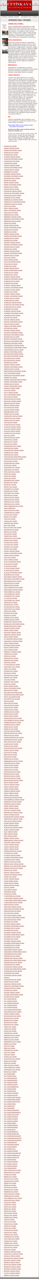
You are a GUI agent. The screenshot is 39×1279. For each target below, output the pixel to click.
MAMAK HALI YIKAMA (10, 180)
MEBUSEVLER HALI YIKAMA (12, 1172)
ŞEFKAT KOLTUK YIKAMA (11, 716)
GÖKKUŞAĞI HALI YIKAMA (11, 904)
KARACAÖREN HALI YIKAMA (12, 592)
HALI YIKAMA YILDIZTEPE (11, 1093)
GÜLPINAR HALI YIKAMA (11, 921)
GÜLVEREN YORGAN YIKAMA (12, 941)
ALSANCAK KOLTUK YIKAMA (12, 424)
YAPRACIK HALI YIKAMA (11, 1234)
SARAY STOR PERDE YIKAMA (12, 210)
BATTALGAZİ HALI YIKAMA (11, 1018)
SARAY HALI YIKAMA (10, 206)
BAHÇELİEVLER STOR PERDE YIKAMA (15, 371)
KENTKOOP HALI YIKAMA (11, 523)
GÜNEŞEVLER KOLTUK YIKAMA (13, 962)
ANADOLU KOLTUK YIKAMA (12, 420)
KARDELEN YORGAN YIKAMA (12, 634)
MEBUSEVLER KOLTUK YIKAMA (13, 733)
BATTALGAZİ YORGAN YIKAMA (12, 1264)
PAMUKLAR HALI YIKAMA (11, 1189)
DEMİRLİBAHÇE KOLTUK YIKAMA (13, 761)
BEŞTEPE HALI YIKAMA (10, 1022)
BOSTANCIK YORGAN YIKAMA (12, 1269)
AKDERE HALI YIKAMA (10, 232)
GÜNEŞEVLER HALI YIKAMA (12, 956)
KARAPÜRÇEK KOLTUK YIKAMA (13, 739)
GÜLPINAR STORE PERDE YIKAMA (14, 926)
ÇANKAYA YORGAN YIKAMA (12, 165)
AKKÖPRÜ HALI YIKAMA (11, 240)
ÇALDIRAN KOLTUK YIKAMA (12, 859)
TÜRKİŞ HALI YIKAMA (10, 1226)
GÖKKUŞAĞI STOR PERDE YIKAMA (14, 909)
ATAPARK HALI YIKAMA (10, 377)
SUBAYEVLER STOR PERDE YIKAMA (14, 375)
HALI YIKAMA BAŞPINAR (11, 1125)
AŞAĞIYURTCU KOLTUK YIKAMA (13, 416)
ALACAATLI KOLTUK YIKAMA (12, 431)
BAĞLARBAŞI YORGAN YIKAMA (13, 577)
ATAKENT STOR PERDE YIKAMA (13, 352)
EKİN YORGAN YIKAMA (10, 836)
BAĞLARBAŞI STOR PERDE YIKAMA (14, 579)
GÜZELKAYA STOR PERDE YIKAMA (14, 986)
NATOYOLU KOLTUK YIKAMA (12, 731)
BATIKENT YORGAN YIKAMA (12, 1262)
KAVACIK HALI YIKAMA (10, 1072)
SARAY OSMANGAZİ (9, 508)
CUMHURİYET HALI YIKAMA (12, 596)
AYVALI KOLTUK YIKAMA (11, 564)
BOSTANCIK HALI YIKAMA (11, 1024)
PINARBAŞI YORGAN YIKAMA (12, 804)
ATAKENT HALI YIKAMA (10, 536)
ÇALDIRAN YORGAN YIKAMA (12, 855)
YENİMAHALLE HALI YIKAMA (12, 197)
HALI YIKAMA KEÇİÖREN (11, 1161)
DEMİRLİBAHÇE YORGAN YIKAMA (13, 840)
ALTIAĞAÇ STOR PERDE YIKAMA (13, 296)
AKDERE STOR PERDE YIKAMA (13, 236)
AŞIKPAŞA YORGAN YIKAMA (12, 364)
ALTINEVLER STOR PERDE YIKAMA (14, 304)
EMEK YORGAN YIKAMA (11, 834)
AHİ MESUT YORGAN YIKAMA (12, 1251)
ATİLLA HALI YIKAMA (10, 390)
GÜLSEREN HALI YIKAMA (11, 930)
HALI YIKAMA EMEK (9, 1074)
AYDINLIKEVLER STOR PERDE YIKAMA (15, 457)
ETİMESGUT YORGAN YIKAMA (12, 652)
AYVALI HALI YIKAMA (10, 557)
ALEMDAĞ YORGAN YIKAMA (12, 277)
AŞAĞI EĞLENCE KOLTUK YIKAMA (13, 349)
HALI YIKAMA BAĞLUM (10, 1142)
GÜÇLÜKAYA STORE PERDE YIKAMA (14, 917)
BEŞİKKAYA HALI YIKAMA (11, 1020)
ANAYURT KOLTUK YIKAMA (11, 324)
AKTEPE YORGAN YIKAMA (11, 268)
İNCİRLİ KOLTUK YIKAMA (11, 746)
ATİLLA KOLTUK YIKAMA (11, 397)
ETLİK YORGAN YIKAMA (11, 832)
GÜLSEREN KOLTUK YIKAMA (12, 936)
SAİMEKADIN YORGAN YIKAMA (13, 801)
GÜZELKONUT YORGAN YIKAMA (13, 641)
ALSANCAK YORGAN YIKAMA (12, 427)
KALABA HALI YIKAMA (10, 1174)
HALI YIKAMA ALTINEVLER (11, 1003)
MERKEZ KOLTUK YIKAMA (11, 585)
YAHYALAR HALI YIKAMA (11, 1230)
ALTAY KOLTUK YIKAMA (10, 422)
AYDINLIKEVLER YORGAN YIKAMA (14, 450)
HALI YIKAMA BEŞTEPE (10, 1078)
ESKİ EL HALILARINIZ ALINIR (12, 697)
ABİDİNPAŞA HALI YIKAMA (11, 214)
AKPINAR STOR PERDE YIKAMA (13, 253)
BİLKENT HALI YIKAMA (10, 517)
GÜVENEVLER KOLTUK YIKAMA (13, 971)
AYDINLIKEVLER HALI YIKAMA (12, 446)
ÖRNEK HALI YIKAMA (10, 1185)
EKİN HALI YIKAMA (9, 1046)
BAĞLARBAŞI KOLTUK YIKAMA (12, 581)
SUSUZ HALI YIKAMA (10, 1202)
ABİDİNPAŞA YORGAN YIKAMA (12, 217)
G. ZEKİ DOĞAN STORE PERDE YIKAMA (15, 900)
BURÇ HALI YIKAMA (9, 525)
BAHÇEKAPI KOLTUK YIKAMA (12, 399)
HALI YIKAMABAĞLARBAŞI (11, 1144)
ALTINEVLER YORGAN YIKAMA (13, 302)
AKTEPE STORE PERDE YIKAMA (13, 270)
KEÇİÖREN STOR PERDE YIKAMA (13, 176)
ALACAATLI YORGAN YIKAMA (12, 429)
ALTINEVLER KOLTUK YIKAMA (12, 307)
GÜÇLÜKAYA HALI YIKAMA (11, 913)
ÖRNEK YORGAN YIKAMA (11, 806)
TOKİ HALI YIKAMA (9, 1219)
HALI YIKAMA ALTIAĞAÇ (10, 1001)
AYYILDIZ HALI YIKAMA (10, 566)
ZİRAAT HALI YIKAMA (10, 1249)
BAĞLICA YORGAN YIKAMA (11, 405)
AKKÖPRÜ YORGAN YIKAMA (12, 242)
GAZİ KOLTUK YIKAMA (10, 894)
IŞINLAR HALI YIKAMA (10, 1061)
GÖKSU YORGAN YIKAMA (11, 643)
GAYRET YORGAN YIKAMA (11, 879)
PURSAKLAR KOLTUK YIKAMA (12, 195)
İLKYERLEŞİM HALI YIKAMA (12, 463)
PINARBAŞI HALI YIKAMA (11, 1191)
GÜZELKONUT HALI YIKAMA (12, 467)
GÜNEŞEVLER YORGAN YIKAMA (13, 958)
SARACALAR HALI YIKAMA (11, 497)
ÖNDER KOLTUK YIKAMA (11, 729)
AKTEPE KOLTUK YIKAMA (11, 272)
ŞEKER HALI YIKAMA (10, 656)
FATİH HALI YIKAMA (9, 1054)
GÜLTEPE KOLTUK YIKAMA (11, 996)
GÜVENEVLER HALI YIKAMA (12, 964)
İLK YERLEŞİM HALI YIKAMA (12, 664)
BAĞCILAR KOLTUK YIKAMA (12, 403)
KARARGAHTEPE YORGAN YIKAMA (14, 817)
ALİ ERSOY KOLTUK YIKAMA (12, 289)
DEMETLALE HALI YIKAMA (11, 1039)
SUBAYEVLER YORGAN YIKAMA (13, 797)
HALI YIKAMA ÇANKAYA (10, 1164)
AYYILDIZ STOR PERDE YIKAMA (13, 572)
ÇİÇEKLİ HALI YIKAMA (10, 1031)
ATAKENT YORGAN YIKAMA (12, 1014)
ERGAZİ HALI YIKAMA (10, 484)
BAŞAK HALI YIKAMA (10, 684)
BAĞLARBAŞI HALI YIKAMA (11, 574)
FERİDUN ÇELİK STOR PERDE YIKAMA (15, 866)
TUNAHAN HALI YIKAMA (11, 439)
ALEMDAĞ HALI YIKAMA (11, 274)
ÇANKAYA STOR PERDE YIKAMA (13, 167)
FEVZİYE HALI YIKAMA (10, 465)
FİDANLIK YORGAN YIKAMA (12, 872)
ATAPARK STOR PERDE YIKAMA (13, 382)
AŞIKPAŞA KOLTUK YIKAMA (11, 369)
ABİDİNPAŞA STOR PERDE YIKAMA (14, 219)
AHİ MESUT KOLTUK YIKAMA (12, 433)
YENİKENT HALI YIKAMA (11, 1243)
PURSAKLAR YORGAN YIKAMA (13, 191)
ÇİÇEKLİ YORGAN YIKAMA (11, 844)
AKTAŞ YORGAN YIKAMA (11, 259)
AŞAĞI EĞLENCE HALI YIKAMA (12, 1012)
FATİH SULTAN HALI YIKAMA (12, 472)
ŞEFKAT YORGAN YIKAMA (11, 795)
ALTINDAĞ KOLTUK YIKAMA (12, 161)
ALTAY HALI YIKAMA (9, 679)
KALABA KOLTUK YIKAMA (11, 744)
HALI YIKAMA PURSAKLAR (11, 1157)
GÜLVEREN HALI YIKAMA (11, 939)
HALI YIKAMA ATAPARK (10, 1147)
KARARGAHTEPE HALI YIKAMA (13, 851)
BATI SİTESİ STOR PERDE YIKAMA (13, 354)
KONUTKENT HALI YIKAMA (11, 493)
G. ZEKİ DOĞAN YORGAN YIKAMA (13, 898)
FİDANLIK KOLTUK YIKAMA (11, 885)
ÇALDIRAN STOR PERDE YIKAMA (13, 857)
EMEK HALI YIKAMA (9, 1048)
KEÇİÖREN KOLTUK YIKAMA (12, 178)
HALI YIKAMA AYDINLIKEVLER (12, 1153)
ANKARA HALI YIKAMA (10, 146)
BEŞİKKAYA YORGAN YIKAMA (12, 1267)
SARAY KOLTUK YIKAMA (11, 212)
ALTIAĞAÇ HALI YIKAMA (11, 292)
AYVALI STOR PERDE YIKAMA (12, 562)
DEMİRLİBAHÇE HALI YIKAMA (12, 1041)
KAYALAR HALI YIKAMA (10, 444)
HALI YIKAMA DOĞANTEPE (11, 1110)
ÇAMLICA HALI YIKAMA (10, 521)
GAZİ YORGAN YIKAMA (10, 889)
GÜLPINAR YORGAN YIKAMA (12, 924)
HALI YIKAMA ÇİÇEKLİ (10, 1076)
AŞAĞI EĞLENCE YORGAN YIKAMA (14, 345)
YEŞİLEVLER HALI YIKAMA (11, 1245)
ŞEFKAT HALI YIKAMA (10, 1207)
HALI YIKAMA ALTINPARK (11, 1151)
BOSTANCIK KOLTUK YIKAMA (12, 772)
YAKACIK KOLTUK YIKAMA (11, 705)
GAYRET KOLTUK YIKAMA (11, 883)
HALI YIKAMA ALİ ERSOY (11, 1084)
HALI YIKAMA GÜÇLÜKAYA (11, 1114)
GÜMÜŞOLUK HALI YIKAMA (12, 502)
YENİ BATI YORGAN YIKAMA (12, 628)
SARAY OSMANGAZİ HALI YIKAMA (13, 506)
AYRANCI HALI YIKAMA (10, 549)
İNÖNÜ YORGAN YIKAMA (11, 637)
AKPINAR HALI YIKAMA (10, 249)
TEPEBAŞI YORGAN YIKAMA (12, 791)
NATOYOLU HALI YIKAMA (11, 1179)
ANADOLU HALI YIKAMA (11, 540)
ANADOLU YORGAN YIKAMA (12, 1256)
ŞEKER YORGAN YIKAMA (11, 630)
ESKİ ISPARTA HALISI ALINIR (12, 699)
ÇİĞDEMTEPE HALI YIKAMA (12, 512)
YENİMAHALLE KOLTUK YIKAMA (13, 204)
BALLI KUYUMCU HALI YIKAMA (13, 527)
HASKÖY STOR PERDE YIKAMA (13, 386)
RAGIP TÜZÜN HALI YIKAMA (12, 1194)
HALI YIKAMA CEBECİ (10, 1123)
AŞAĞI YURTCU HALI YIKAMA (12, 538)
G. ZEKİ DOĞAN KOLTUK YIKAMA (13, 902)
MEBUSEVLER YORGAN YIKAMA (13, 812)
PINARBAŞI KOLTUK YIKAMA (12, 724)
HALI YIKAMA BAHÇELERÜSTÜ (13, 1138)
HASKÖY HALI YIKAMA (10, 1056)
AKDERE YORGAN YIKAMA (11, 234)
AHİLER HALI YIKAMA (10, 223)
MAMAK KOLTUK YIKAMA (11, 187)
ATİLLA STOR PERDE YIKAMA (12, 394)
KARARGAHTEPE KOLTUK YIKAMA (14, 737)
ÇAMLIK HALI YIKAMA (10, 1029)
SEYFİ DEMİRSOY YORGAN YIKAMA (14, 799)
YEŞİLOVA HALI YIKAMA (10, 1247)
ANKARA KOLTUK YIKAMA (11, 152)
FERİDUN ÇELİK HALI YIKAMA (12, 861)
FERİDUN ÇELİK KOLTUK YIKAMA (13, 868)
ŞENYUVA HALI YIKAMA (10, 1213)
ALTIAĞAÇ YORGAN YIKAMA (12, 294)
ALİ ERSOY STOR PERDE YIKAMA (13, 287)
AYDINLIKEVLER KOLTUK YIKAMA (13, 459)
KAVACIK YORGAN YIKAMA (11, 814)
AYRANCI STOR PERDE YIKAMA (13, 553)
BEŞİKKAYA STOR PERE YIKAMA (13, 343)
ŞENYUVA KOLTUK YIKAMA (11, 583)
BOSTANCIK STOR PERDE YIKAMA (14, 334)
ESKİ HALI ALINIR (9, 701)
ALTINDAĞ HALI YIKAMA (11, 154)
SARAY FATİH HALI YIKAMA (11, 510)
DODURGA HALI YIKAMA (11, 491)
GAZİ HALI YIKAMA (9, 887)
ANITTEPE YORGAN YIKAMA (12, 330)
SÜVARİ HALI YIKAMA (10, 1204)
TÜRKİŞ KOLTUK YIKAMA (11, 709)
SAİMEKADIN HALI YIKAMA (11, 1196)
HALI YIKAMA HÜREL (10, 1104)
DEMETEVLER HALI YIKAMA (12, 1035)
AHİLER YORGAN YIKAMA (11, 225)
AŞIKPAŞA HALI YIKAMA (10, 362)
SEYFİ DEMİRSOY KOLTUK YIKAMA (14, 720)
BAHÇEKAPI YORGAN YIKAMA (12, 401)
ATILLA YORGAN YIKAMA (11, 392)
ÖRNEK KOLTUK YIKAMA (11, 727)
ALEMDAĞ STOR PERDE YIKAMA (13, 279)
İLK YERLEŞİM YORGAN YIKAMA (13, 639)
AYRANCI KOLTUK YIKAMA (11, 555)
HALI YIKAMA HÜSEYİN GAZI (12, 1101)
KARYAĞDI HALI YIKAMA (11, 495)
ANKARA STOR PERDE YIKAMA (13, 150)
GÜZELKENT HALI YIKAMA (11, 469)
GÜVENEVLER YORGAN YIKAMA (13, 967)
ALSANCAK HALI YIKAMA (11, 542)
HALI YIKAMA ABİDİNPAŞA (11, 1087)
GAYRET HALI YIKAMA (10, 877)
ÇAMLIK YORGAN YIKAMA (11, 847)
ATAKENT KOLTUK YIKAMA (11, 414)
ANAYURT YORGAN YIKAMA (12, 319)
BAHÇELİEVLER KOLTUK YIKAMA (13, 780)
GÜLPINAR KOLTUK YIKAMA (12, 928)
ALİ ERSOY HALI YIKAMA (11, 283)
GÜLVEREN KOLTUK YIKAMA (12, 945)
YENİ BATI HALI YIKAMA (10, 602)
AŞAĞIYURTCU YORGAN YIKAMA (13, 1254)
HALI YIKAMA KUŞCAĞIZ (11, 1095)
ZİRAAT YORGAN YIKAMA (11, 782)
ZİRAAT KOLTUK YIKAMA (11, 703)
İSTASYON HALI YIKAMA (11, 461)
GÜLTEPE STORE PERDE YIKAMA (13, 994)
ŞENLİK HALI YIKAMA (10, 1211)
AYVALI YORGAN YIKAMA (11, 559)
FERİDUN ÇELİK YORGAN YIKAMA (13, 864)
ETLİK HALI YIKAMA (9, 1052)
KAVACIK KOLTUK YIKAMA (11, 735)
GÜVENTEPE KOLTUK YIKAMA (12, 979)
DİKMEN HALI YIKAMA (10, 1044)
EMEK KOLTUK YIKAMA (10, 754)
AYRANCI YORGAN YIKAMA (10, 17)
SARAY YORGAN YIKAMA (11, 208)
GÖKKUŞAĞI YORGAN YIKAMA (12, 907)
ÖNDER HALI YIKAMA (10, 1183)
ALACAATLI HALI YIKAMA (11, 544)
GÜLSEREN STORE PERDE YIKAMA (14, 934)
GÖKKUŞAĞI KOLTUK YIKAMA (12, 911)
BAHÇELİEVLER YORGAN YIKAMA (13, 1258)
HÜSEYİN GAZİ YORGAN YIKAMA (13, 827)
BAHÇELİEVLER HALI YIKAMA (12, 1016)
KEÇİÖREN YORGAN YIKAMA (12, 174)
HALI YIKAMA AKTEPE (10, 1089)
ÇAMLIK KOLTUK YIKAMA (11, 767)
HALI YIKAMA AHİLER (10, 1091)
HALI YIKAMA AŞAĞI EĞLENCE (12, 1009)
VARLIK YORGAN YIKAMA (11, 787)
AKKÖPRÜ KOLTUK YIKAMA (12, 247)
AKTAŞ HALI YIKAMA (10, 257)
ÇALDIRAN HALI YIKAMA (11, 853)
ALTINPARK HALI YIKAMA (11, 309)
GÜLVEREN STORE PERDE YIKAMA (14, 943)
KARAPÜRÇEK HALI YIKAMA (12, 1069)
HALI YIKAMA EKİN (9, 1108)
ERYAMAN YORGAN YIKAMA (12, 645)
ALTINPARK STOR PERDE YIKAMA (13, 313)
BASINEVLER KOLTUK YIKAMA (12, 626)
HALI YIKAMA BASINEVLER (11, 1134)
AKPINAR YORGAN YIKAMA (12, 251)
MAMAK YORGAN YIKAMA (11, 182)
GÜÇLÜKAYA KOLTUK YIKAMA (12, 919)
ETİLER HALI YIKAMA (10, 474)
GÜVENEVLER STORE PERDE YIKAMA (15, 969)
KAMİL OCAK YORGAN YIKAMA (13, 821)
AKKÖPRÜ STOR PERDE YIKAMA (13, 244)
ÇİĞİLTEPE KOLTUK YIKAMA (12, 763)
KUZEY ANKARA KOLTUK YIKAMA (13, 587)
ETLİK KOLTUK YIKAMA (10, 752)
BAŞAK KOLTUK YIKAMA (11, 690)
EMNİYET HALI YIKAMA (10, 487)
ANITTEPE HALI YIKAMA (11, 328)
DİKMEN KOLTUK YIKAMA (11, 759)
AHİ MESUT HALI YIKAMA (29, 17)
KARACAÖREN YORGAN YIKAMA (13, 589)
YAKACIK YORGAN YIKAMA (11, 784)
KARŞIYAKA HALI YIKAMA (11, 448)
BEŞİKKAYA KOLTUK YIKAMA (12, 776)
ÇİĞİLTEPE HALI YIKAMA (11, 1033)
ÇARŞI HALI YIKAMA (9, 519)
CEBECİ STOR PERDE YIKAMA (12, 326)
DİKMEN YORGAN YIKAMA (11, 838)
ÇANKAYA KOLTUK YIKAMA (11, 169)
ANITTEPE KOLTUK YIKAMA (12, 337)
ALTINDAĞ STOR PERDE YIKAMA (13, 159)
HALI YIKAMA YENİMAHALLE (12, 1155)
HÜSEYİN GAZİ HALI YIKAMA (12, 1059)
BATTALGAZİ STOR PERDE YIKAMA (14, 341)
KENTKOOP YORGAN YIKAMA (12, 632)
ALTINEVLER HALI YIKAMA (11, 300)
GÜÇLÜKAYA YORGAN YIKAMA (12, 915)
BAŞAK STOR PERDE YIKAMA (12, 688)
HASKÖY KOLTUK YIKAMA (11, 750)
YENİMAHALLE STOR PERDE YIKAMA (14, 202)
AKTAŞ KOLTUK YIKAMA (11, 264)
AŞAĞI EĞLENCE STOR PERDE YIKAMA (15, 347)
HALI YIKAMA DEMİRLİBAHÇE (12, 1112)
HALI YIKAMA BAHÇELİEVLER (12, 1136)
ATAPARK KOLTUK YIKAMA (11, 384)
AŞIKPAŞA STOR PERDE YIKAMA (13, 367)
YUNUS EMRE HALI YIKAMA (12, 594)
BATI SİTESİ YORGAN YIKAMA (12, 1260)
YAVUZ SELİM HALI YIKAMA (11, 1239)
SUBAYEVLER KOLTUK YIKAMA (13, 718)
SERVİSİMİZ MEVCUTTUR (11, 412)
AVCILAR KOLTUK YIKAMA (11, 407)
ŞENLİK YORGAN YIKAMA (11, 793)
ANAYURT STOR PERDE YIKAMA (13, 322)
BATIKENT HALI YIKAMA (10, 677)
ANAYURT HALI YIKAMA (10, 317)
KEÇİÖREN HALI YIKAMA (11, 172)
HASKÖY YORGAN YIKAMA (11, 829)
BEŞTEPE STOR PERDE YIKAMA (13, 339)
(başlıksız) (6, 977)
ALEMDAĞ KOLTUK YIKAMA (12, 281)
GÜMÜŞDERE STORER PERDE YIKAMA (15, 952)
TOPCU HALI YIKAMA (10, 1221)
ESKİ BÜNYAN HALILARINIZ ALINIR (14, 694)
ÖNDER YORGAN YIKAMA (11, 808)
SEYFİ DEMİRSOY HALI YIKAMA (13, 1198)
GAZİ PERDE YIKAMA (10, 892)
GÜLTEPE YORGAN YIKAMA (12, 992)
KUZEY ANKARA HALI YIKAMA (12, 1170)
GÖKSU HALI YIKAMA (10, 476)
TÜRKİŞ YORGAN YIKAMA (11, 789)
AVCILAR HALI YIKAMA (10, 534)
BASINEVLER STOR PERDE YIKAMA (14, 624)
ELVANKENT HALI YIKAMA (11, 489)
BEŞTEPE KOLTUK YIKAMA (11, 774)
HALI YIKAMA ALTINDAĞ (10, 1166)
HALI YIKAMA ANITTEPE (10, 1007)
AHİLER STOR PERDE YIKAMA (12, 227)
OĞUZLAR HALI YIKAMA (11, 442)
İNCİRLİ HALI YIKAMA (10, 1063)
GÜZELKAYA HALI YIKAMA (11, 981)
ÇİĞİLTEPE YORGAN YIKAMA (12, 842)
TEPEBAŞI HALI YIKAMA (11, 1217)
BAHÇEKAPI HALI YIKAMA (11, 529)
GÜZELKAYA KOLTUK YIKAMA (12, 988)
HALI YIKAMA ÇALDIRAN (11, 1119)
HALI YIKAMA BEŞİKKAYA (11, 1131)
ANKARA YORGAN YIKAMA (11, 148)
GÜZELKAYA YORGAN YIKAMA (12, 984)
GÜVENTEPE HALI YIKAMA (11, 973)
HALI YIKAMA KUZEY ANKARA (12, 1097)
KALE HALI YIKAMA (9, 435)
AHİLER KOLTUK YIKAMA (11, 229)
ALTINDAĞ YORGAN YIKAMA (12, 157)
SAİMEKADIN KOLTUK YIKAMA (12, 722)
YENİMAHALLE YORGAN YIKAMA (13, 199)
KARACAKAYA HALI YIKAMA (12, 437)
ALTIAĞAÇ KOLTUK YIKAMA (12, 298)
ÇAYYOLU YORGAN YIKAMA (12, 1273)
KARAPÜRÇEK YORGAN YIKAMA (13, 819)
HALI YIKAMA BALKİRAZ (10, 1080)
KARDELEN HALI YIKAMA (11, 452)
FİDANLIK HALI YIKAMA (10, 870)
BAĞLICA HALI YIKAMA (10, 532)
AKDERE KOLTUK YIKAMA (11, 238)
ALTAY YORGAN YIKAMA (11, 649)
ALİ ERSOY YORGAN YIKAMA (12, 285)
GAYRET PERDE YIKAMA (11, 881)
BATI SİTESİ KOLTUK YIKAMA (12, 358)
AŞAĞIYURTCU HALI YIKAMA (12, 418)
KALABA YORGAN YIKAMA (11, 823)
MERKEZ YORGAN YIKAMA (11, 1275)
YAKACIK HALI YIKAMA (10, 1232)
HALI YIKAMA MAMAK (10, 1159)
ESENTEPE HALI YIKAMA (11, 1050)
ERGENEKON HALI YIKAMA (11, 480)
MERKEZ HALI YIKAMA (10, 1176)
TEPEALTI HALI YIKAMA (10, 1215)
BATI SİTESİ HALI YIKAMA (11, 675)
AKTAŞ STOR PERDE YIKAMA (12, 262)
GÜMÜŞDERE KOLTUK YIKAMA (13, 954)
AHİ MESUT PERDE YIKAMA (12, 388)
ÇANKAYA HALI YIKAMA (10, 163)
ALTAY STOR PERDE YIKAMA (12, 373)
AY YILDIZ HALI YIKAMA (10, 598)
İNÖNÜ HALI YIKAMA (10, 662)
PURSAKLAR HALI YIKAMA (11, 189)
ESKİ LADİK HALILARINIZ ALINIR (13, 692)
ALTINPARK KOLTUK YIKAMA (12, 315)
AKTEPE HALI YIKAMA (10, 266)
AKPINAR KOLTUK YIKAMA (11, 255)
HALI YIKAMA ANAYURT (10, 1005)
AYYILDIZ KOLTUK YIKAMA (11, 570)
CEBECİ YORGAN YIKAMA (11, 849)
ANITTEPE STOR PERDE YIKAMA (13, 332)
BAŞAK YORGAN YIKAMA (11, 686)
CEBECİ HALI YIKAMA (10, 1027)
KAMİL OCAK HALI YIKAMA (11, 1065)
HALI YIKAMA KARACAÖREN (12, 1099)
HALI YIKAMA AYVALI (10, 1149)
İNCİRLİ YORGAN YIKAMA (11, 825)
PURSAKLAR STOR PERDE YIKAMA (14, 193)
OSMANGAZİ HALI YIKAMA (11, 1181)
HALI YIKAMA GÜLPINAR (11, 1116)
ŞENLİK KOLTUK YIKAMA (11, 714)
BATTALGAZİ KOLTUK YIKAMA (12, 778)
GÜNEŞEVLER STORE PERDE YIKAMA (15, 960)
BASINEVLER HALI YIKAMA (11, 619)
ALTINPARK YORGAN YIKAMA (12, 311)
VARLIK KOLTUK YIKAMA (11, 707)
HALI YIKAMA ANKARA (10, 999)
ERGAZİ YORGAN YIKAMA (11, 647)
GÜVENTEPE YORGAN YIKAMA (13, 975)
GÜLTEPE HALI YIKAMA (10, 990)
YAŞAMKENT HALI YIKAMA (11, 1236)
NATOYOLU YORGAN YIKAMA (12, 810)
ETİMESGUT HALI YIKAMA (11, 617)
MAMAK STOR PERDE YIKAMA (12, 184)
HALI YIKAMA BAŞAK (10, 1129)
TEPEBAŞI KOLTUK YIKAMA (12, 712)
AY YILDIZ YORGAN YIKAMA (12, 568)
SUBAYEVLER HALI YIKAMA (12, 1200)
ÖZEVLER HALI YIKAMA (10, 1187)
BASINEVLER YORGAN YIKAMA (13, 622)
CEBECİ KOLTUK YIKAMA (11, 769)
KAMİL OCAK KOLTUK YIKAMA (12, 741)
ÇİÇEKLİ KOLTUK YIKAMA (11, 765)
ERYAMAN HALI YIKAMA (11, 482)
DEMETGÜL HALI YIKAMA (11, 1037)
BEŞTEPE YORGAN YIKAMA (12, 1271)
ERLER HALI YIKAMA (10, 478)
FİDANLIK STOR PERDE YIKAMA (13, 874)
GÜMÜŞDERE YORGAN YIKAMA (13, 949)
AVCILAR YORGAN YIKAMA (11, 409)
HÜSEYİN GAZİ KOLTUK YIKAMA (13, 748)
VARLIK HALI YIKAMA (10, 1228)
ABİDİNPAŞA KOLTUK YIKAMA (12, 221)
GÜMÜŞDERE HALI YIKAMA (12, 947)
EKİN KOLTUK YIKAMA (10, 757)
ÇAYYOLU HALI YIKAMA (10, 514)
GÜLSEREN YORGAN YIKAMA (12, 932)
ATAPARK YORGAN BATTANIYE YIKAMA (15, 379)
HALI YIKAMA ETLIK (9, 1106)
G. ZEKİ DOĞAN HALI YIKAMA (12, 896)
